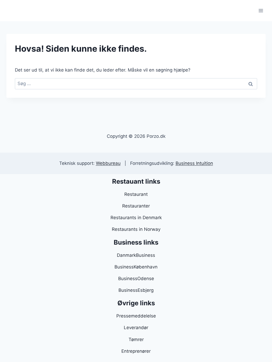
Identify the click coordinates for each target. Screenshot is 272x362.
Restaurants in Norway (136, 229)
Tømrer (136, 339)
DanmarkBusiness (136, 255)
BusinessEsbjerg (136, 290)
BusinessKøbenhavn (136, 267)
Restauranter (136, 206)
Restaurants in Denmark (136, 217)
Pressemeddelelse (136, 316)
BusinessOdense (136, 278)
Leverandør (136, 327)
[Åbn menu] (261, 10)
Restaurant (136, 194)
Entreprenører (136, 351)
